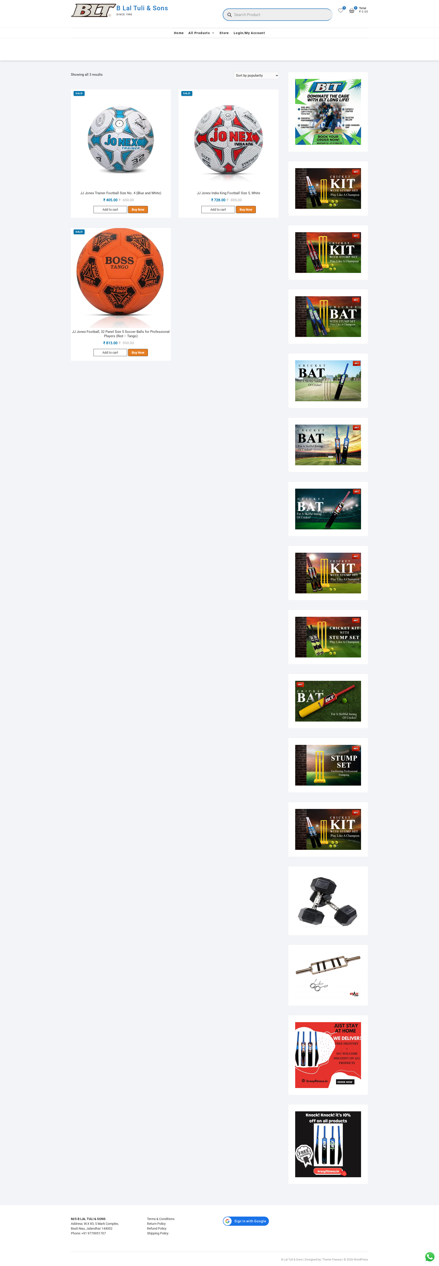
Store (224, 33)
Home (179, 33)
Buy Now (138, 209)
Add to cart (110, 209)
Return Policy (156, 1224)
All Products (199, 33)
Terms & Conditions (160, 1219)
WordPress (361, 1259)
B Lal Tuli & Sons (142, 8)
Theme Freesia (332, 1259)
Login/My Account (249, 33)
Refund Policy (156, 1228)
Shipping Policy (158, 1233)
